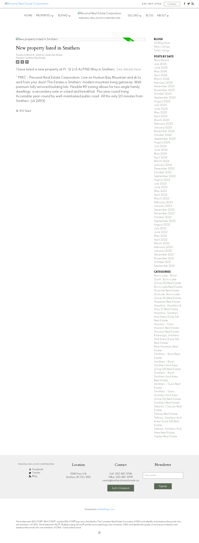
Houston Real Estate (166, 332)
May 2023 (160, 191)
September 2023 (165, 176)
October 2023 (163, 172)
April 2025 (161, 116)
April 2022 (160, 239)
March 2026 (161, 79)
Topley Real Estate (165, 436)
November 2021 (164, 258)
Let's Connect (120, 488)
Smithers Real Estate (35, 58)
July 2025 (160, 105)
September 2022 (165, 221)
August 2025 (162, 101)
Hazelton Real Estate (167, 302)
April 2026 (160, 75)
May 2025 (160, 112)
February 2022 (163, 247)
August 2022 (162, 224)
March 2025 (162, 120)
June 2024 (161, 150)
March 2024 (161, 161)
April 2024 (160, 157)
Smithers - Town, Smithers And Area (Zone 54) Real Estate (167, 395)
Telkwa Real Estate (166, 414)
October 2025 (163, 94)
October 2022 (163, 217)
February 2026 (163, 82)
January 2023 (163, 206)
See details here (128, 69)
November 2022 (164, 213)
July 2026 (160, 64)
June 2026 (161, 67)
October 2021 (162, 262)
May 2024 (160, 153)
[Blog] (192, 4)
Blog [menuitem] (149, 15)
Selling (133, 15)
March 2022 (161, 243)
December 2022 (164, 210)
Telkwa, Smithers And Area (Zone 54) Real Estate (168, 422)
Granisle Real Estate (166, 290)
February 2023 (163, 202)
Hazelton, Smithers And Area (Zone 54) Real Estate (166, 317)
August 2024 (162, 142)
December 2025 (164, 86)
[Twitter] (188, 4)
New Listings (162, 46)
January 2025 (163, 127)
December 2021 (164, 254)
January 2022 (163, 251)
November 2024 (164, 131)
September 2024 (165, 139)
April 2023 (160, 195)
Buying (63, 15)
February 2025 (163, 124)
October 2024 (163, 135)
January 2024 (163, 165)
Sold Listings (162, 50)
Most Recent (161, 60)
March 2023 (161, 198)
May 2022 (160, 236)
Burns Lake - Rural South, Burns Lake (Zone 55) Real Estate (167, 279)
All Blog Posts (162, 43)
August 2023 (162, 180)
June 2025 (161, 109)
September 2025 (165, 97)
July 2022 (160, 228)
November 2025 (164, 90)
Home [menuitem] (28, 15)
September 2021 (164, 266)
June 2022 (161, 232)
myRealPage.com (106, 509)
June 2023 (161, 187)
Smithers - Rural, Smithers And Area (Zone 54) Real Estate (167, 365)
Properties (43, 15)
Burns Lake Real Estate (168, 287)
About (161, 15)
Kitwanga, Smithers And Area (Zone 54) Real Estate (166, 339)
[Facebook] (184, 4)
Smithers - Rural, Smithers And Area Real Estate (166, 377)
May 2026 (160, 71)
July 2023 (160, 183)
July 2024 (160, 146)
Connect (172, 4)
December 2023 (164, 168)
